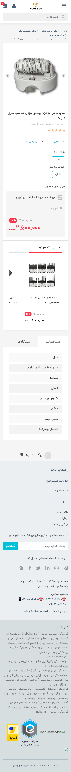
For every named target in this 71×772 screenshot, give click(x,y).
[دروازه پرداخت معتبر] (13, 732)
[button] (7, 5)
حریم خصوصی (60, 491)
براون (56, 141)
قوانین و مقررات (58, 524)
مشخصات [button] (53, 341)
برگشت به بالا (31, 455)
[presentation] (63, 76)
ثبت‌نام (10, 546)
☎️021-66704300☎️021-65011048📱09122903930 (42, 601)
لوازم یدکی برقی (31, 141)
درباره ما (63, 518)
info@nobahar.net (36, 611)
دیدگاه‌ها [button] (23, 341)
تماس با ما (62, 512)
